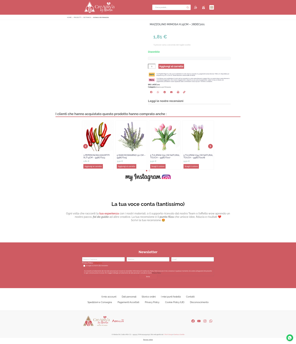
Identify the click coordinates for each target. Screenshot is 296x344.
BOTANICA (87, 17)
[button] (211, 7)
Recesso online (148, 340)
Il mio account (109, 296)
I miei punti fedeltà (171, 296)
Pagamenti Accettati (128, 302)
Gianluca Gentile (179, 334)
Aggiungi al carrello (171, 66)
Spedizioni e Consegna (100, 302)
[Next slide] (210, 146)
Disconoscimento (199, 302)
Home (69, 17)
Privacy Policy (156, 273)
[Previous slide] (85, 146)
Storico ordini (149, 296)
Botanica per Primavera (163, 87)
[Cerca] (188, 7)
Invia (148, 276)
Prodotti (77, 17)
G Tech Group (167, 334)
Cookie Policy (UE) (174, 302)
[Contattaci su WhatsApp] (289, 337)
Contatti (190, 296)
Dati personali (129, 296)
